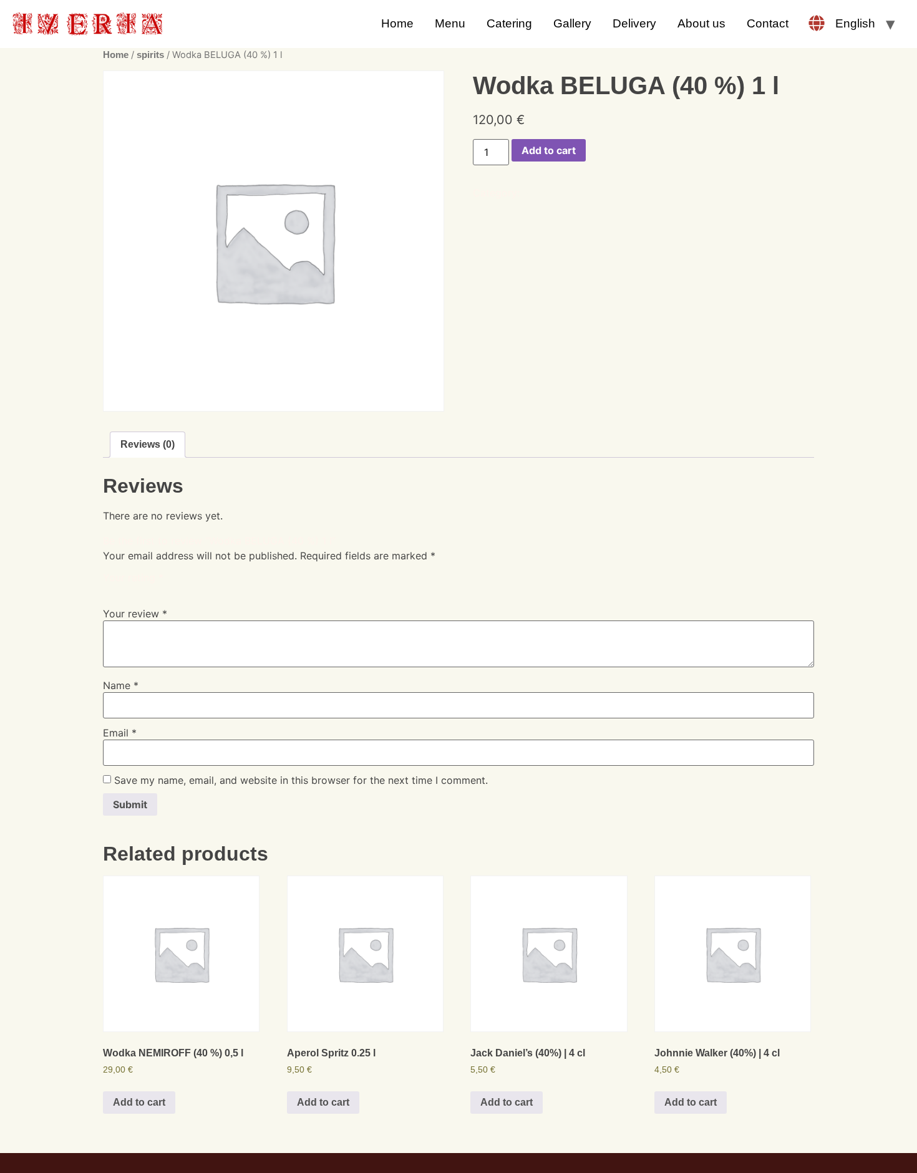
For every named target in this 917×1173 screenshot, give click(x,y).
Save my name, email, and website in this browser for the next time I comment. (301, 780)
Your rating (133, 577)
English (855, 23)
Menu (450, 23)
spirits (150, 55)
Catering (509, 23)
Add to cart (549, 150)
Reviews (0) (147, 444)
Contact (767, 23)
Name (120, 685)
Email (120, 733)
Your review (135, 614)
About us (701, 23)
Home (397, 23)
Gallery (572, 23)
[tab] (147, 445)
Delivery (634, 23)
